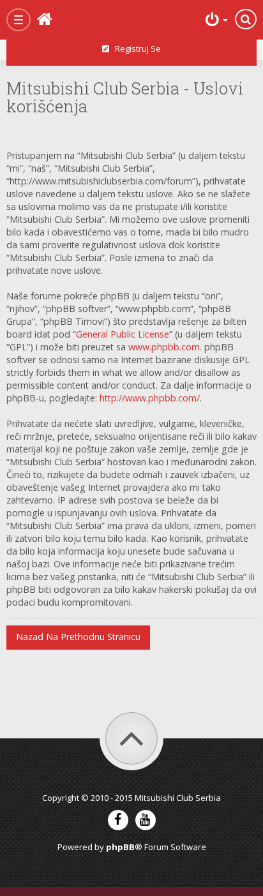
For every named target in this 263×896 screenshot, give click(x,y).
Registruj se (135, 48)
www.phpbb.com (164, 347)
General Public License (122, 334)
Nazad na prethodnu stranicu (78, 637)
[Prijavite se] (215, 20)
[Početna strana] (64, 20)
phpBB (120, 847)
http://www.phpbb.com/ (150, 398)
